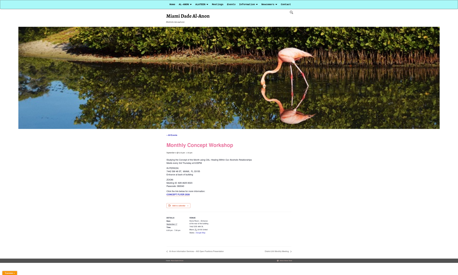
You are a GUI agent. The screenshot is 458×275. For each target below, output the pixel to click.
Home (172, 4)
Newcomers (267, 4)
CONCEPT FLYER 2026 (178, 194)
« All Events (172, 135)
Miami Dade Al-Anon (188, 15)
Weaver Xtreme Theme (286, 260)
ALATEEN (200, 4)
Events (231, 4)
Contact (286, 4)
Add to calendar (178, 205)
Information (247, 4)
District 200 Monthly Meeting (277, 251)
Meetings (217, 4)
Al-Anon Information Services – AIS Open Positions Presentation (196, 251)
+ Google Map (200, 232)
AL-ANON (184, 4)
